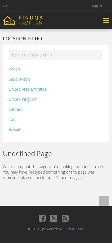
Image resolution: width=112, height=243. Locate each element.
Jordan (14, 69)
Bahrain (15, 109)
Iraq (12, 119)
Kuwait (14, 129)
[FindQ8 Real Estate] (34, 20)
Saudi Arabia (19, 79)
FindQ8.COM (73, 228)
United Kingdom (23, 99)
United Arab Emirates (28, 89)
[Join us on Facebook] (42, 218)
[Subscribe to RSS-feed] (65, 218)
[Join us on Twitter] (53, 218)
